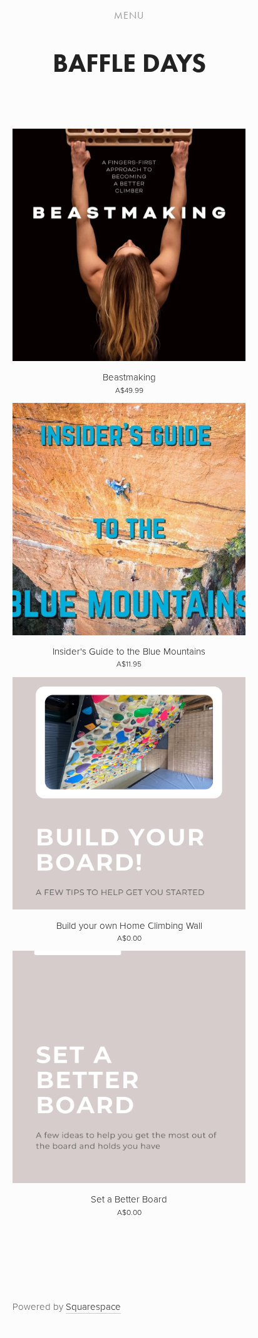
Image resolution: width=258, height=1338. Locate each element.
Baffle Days (129, 63)
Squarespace (93, 1306)
